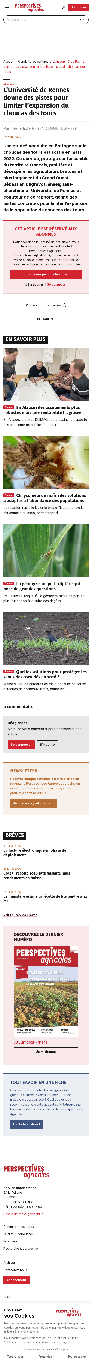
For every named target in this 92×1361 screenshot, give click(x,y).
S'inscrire (47, 744)
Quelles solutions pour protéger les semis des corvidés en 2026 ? (45, 674)
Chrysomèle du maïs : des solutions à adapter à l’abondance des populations (44, 498)
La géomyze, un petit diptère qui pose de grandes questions (41, 586)
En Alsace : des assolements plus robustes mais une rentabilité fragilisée (42, 410)
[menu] (7, 7)
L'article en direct (26, 1124)
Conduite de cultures (18, 1226)
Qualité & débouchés (18, 1234)
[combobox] (46, 19)
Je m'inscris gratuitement (33, 803)
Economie (10, 1241)
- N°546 (30, 1042)
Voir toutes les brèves (20, 915)
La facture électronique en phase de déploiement (34, 853)
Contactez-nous (15, 1269)
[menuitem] (63, 7)
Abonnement (16, 1280)
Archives (9, 1262)
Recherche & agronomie (20, 1248)
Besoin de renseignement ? (23, 1214)
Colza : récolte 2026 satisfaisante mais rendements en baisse (36, 876)
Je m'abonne (46, 1051)
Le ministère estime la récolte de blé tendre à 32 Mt (45, 899)
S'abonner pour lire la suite (46, 274)
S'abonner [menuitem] (78, 7)
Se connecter (57, 284)
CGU (6, 1297)
